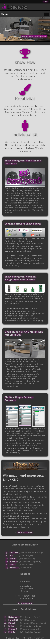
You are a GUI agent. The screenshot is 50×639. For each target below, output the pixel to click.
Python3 (12, 629)
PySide (11, 632)
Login (45, 1)
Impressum (27, 603)
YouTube (14, 552)
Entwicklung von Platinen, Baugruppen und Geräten (21, 278)
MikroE (11, 623)
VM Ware (14, 567)
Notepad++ (14, 617)
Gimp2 (13, 558)
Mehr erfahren (25, 532)
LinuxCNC (13, 620)
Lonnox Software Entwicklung (23, 223)
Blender (14, 561)
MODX (13, 564)
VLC (11, 555)
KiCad (11, 626)
